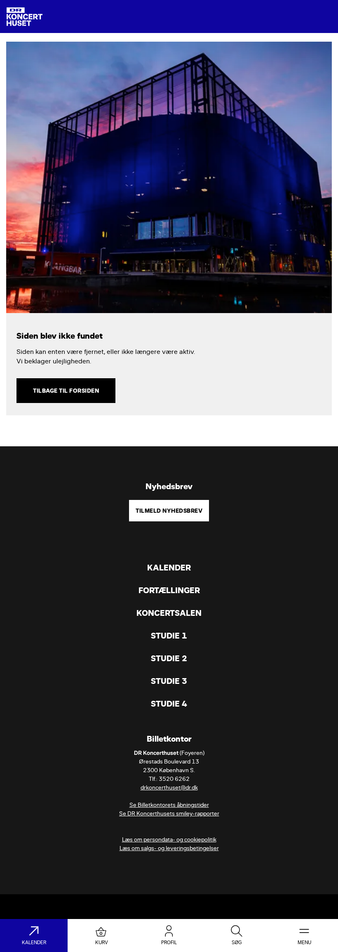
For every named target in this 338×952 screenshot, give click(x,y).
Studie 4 (169, 704)
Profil (169, 942)
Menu (304, 942)
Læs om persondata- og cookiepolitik (169, 839)
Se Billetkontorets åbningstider (169, 804)
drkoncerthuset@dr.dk (169, 787)
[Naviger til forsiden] (24, 16)
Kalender (169, 568)
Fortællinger (169, 590)
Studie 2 (169, 658)
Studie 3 (169, 681)
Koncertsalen (169, 613)
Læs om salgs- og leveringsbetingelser (169, 848)
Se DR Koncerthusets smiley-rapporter (169, 813)
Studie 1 (169, 636)
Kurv (101, 942)
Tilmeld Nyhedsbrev (169, 510)
